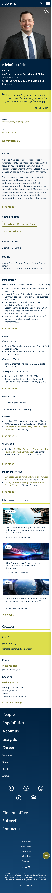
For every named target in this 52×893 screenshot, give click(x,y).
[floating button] (46, 855)
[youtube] (33, 797)
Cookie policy (26, 851)
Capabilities (13, 722)
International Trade (12, 231)
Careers (9, 747)
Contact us (12, 828)
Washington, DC (11, 140)
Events (5, 769)
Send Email (7, 643)
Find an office (15, 812)
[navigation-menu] (48, 3)
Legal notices (26, 841)
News (5, 762)
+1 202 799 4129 (9, 132)
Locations (7, 755)
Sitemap (24, 867)
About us (10, 731)
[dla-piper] (9, 3)
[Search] (41, 3)
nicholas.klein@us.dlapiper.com (16, 122)
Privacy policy (26, 846)
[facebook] (18, 797)
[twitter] (26, 788)
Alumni (5, 775)
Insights (9, 739)
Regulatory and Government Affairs (19, 224)
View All (7, 614)
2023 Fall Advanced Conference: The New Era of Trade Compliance (26, 450)
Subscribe (11, 820)
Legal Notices (13, 879)
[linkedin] (11, 788)
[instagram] (40, 788)
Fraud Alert (26, 861)
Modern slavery (26, 856)
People (8, 714)
